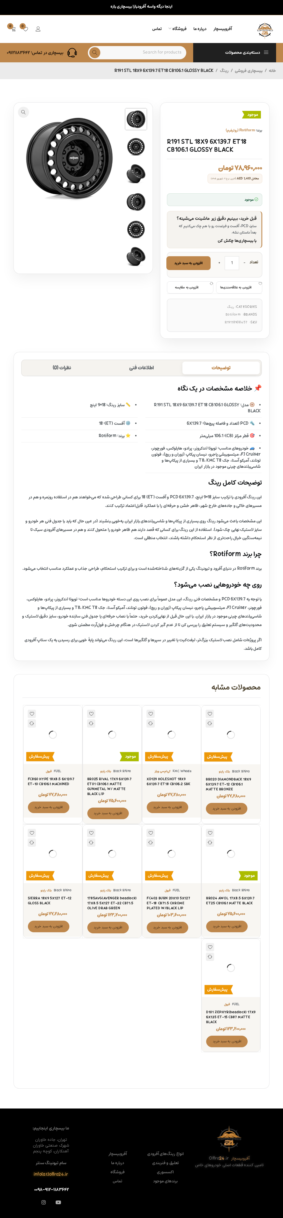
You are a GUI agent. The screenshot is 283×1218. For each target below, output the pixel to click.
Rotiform (233, 314)
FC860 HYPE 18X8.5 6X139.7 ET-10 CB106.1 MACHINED (51, 781)
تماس (117, 1181)
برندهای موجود (165, 1181)
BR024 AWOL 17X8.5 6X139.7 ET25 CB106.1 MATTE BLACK (230, 901)
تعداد (254, 263)
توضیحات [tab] (221, 368)
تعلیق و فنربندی (165, 1163)
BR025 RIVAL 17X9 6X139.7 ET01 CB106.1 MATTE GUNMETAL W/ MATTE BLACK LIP (109, 786)
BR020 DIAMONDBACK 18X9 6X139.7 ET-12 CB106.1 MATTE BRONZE (228, 784)
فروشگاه (118, 1172)
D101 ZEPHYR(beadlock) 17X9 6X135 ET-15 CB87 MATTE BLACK (231, 1017)
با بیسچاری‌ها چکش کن (237, 240)
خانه (272, 71)
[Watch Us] (58, 1202)
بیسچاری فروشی (248, 71)
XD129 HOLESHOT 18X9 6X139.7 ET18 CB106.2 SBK (168, 781)
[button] (23, 112)
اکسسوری (165, 1172)
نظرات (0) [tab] (62, 368)
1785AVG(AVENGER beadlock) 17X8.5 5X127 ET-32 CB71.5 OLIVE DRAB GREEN (112, 903)
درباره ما (117, 1163)
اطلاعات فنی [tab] (141, 368)
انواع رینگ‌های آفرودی (165, 1154)
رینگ (224, 71)
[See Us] (43, 1202)
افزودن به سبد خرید (188, 263)
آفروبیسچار (117, 1154)
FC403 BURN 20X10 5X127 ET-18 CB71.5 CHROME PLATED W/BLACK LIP (168, 903)
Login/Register (38, 29)
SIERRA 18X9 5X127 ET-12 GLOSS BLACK (50, 901)
